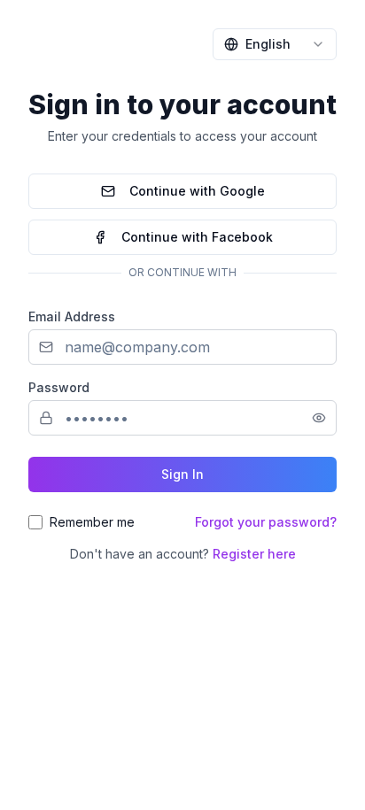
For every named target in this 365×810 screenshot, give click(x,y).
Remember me (92, 521)
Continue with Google (197, 190)
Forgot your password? (266, 521)
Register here (254, 553)
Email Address (71, 316)
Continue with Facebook (197, 236)
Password (58, 387)
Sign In (182, 474)
